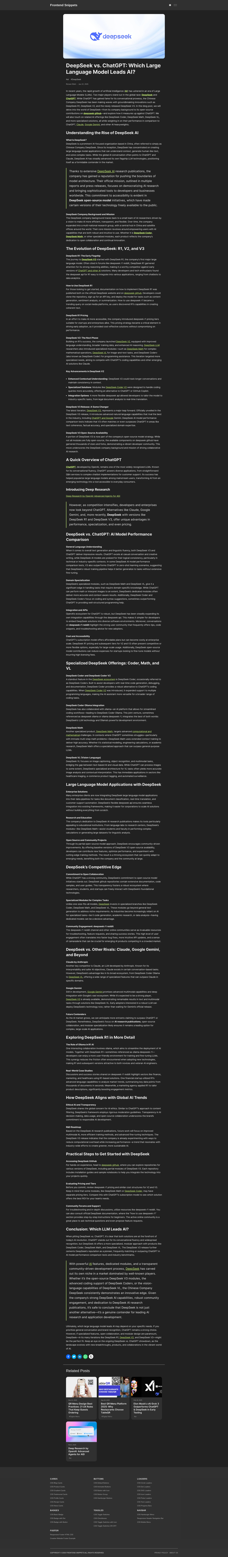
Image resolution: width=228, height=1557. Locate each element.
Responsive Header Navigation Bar (150, 1518)
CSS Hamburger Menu (145, 1514)
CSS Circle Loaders (144, 1483)
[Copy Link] (91, 1356)
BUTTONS (99, 1479)
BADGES (54, 1510)
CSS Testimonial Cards (58, 1494)
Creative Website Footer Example (62, 1538)
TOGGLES (99, 1510)
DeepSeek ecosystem (104, 679)
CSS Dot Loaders (143, 1487)
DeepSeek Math (74, 236)
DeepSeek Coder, (134, 1191)
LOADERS (142, 1479)
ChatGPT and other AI (89, 270)
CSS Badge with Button (59, 1522)
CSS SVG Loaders (144, 1490)
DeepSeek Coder (143, 232)
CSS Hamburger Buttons (103, 1498)
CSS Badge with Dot (57, 1518)
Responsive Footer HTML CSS (61, 1535)
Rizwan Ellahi (71, 84)
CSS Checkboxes (100, 1518)
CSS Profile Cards (57, 1498)
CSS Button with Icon (101, 1490)
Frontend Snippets (63, 5)
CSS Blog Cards (56, 1483)
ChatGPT (71, 98)
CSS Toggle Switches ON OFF (105, 1526)
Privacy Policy (161, 1553)
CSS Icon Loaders (144, 1494)
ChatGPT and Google (102, 418)
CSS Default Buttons (101, 1483)
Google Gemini (92, 124)
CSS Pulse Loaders (144, 1498)
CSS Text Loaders (144, 1502)
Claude (80, 124)
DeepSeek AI (106, 171)
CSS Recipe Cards (57, 1502)
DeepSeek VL (100, 352)
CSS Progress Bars (144, 1506)
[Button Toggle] (170, 5)
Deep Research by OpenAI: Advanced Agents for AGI (93, 496)
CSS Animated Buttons (102, 1487)
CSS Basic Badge (56, 1514)
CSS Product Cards (57, 1487)
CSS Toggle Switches (102, 1514)
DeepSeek (147, 94)
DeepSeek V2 (123, 341)
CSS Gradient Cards (57, 1490)
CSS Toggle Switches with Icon (105, 1522)
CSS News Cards (56, 1506)
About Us (173, 1553)
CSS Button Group (101, 1494)
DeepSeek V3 (89, 259)
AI (126, 91)
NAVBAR (141, 1510)
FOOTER (54, 1531)
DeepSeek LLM (152, 345)
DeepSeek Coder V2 (116, 387)
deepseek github (92, 113)
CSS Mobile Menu (144, 1522)
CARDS (54, 1479)
